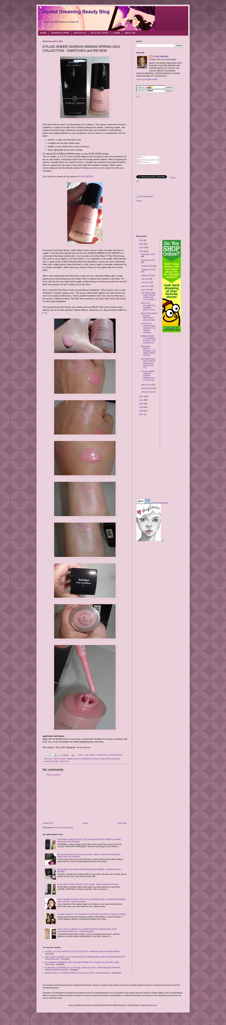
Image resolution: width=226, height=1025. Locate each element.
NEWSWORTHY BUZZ (90, 759)
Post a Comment (53, 775)
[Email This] (46, 755)
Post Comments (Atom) (63, 828)
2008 (141, 411)
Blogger (154, 1005)
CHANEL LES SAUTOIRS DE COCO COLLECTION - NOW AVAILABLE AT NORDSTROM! (82, 951)
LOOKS (116, 33)
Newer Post (48, 823)
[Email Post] (72, 755)
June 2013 (146, 282)
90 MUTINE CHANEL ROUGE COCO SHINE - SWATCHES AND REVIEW (87, 884)
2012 (141, 396)
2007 (141, 414)
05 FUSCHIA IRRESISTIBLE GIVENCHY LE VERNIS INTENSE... (148, 328)
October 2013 (147, 266)
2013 (141, 251)
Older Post (122, 823)
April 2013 (145, 290)
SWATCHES (64, 761)
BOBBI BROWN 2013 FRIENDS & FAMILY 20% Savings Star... (148, 339)
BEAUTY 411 (80, 33)
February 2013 (147, 388)
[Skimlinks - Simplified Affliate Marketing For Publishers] (147, 428)
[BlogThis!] (49, 755)
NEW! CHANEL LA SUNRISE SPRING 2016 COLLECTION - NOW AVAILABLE (77, 973)
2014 (141, 248)
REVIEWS (116, 759)
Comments (144, 162)
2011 (141, 400)
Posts (142, 157)
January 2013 (147, 392)
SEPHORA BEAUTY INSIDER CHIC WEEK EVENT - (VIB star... (148, 350)
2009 (141, 407)
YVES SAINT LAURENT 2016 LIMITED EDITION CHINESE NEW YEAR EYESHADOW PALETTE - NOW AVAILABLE (87, 930)
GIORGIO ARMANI (115, 755)
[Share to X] (52, 755)
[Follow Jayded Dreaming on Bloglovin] (148, 541)
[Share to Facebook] (55, 755)
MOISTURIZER (60, 759)
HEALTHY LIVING (99, 33)
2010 (141, 404)
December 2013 (148, 254)
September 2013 (148, 270)
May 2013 (145, 286)
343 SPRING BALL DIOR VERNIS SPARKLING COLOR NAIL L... (149, 296)
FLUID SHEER (89, 755)
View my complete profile (146, 79)
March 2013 (146, 385)
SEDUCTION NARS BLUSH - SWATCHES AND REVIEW (149, 316)
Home (85, 823)
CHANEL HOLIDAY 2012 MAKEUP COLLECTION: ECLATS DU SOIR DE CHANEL (91, 914)
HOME (43, 33)
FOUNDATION (101, 755)
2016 (141, 240)
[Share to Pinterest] (58, 755)
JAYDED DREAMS (160, 56)
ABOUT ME (130, 33)
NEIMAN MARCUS (74, 759)
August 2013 (146, 275)
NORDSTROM (105, 759)
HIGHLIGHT (48, 759)
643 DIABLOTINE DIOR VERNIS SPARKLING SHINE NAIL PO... (148, 363)
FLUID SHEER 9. (86, 176)
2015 (141, 244)
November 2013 (148, 260)
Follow (172, 178)
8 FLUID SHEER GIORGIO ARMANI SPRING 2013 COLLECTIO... (148, 375)
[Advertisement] (85, 799)
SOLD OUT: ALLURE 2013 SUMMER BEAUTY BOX (148, 306)
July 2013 (145, 279)
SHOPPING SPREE (60, 33)
